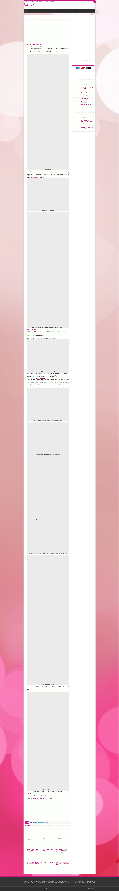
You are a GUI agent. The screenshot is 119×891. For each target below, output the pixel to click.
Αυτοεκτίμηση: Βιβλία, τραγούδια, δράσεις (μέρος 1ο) (48, 836)
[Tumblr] (87, 68)
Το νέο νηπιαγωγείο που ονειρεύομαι (71, 882)
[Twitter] (79, 68)
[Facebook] (77, 68)
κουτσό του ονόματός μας (63, 171)
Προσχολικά (32, 882)
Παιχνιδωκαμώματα (34, 177)
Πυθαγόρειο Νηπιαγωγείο (39, 882)
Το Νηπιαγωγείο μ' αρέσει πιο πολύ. (85, 882)
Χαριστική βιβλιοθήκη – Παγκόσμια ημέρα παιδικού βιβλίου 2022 (86, 100)
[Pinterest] (82, 68)
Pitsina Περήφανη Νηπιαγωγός (44, 881)
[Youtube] (84, 68)
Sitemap (40, 1)
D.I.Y (67, 10)
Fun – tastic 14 (27, 881)
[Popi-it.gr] (29, 5)
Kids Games (61, 10)
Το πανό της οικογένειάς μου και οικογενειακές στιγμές (33, 850)
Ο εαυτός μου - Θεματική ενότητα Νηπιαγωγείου (46, 46)
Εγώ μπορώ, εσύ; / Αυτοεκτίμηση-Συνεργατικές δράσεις (33, 837)
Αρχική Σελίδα (29, 16)
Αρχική (26, 10)
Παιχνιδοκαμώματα (89, 881)
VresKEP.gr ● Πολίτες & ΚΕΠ (50, 798)
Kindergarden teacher (34, 881)
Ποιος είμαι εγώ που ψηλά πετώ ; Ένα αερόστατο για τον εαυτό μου (62, 850)
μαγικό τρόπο (42, 378)
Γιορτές (55, 10)
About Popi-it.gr (52, 1)
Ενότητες (36, 10)
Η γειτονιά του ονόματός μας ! (47, 862)
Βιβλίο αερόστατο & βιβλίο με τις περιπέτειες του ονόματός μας (33, 863)
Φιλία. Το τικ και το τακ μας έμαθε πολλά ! (47, 850)
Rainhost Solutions (54, 888)
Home (37, 1)
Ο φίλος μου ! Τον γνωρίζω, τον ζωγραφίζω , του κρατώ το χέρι (62, 863)
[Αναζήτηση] (95, 2)
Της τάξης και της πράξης (48, 882)
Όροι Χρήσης (31, 1)
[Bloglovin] (89, 68)
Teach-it (30, 10)
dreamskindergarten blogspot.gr (33, 687)
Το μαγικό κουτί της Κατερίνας (59, 882)
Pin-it (75, 10)
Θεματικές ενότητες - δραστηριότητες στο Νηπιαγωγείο (44, 16)
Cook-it (70, 10)
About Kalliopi (37, 888)
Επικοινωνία (46, 1)
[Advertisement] (70, 6)
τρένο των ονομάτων (42, 795)
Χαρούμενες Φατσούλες (34, 883)
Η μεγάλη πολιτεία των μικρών (80, 881)
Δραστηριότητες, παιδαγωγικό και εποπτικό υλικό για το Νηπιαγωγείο (62, 881)
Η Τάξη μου (42, 10)
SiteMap (41, 888)
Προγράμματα (49, 10)
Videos (78, 10)
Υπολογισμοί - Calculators (38, 798)
